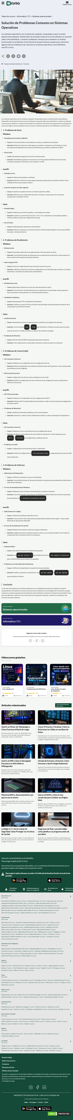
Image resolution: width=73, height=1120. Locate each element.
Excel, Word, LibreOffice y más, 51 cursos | (13, 901)
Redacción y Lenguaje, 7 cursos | (25, 1007)
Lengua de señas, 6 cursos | (56, 965)
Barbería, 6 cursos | (53, 1033)
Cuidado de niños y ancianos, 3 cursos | (37, 1046)
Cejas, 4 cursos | (28, 1033)
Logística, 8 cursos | (53, 925)
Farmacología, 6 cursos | (26, 980)
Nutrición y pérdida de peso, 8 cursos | (59, 980)
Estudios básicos (6, 1002)
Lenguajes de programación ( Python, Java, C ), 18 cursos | (18, 903)
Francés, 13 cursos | (18, 965)
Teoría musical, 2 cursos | (48, 1019)
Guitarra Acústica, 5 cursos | (9, 1019)
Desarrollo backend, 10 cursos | (10, 912)
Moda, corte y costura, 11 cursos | (11, 929)
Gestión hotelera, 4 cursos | (9, 932)
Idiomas (4, 961)
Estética (4, 1029)
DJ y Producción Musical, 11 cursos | (29, 1019)
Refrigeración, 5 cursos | (45, 932)
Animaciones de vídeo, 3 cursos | (53, 997)
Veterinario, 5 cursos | (52, 982)
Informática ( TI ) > (24, 16)
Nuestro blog (7, 1057)
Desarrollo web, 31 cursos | (55, 901)
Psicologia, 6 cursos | (41, 980)
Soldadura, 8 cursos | (52, 927)
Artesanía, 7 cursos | (54, 934)
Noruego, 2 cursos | (7, 970)
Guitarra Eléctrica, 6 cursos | (9, 1021)
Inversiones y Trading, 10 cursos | (24, 951)
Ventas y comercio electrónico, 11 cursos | (50, 953)
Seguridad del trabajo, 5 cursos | (46, 929)
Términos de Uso (8, 1067)
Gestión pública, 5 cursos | (28, 956)
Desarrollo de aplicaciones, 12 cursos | (36, 908)
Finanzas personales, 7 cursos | (28, 953)
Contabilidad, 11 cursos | (54, 948)
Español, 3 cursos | (46, 968)
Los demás (4, 1041)
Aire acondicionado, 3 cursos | (37, 936)
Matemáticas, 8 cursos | (8, 1007)
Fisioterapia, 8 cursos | (8, 982)
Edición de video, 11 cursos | (9, 997)
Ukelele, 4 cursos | (29, 1024)
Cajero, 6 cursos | (55, 922)
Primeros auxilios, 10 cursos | (10, 980)
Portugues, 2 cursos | (59, 968)
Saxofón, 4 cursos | (18, 1024)
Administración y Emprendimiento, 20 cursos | (15, 948)
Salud (4, 976)
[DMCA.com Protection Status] (59, 1114)
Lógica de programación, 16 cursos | (46, 903)
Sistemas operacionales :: (42, 16)
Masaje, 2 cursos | (6, 1046)
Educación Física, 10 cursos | (36, 982)
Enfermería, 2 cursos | (7, 985)
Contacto (5, 1064)
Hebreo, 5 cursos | (19, 970)
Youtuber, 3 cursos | (30, 1050)
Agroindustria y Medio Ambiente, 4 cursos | (14, 936)
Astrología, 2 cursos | (32, 1048)
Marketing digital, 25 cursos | (38, 948)
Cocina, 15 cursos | (7, 925)
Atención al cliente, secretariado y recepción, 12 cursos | (32, 922)
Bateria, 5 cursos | (6, 1024)
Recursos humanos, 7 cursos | (10, 953)
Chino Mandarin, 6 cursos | (21, 968)
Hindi (46, 1102)
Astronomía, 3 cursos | (45, 1048)
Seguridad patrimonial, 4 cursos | (27, 932)
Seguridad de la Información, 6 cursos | (12, 908)
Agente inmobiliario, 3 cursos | (38, 934)
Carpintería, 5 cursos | (52, 936)
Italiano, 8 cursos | (30, 965)
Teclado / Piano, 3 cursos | (37, 1021)
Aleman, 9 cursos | (6, 968)
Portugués (32, 1102)
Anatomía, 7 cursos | (21, 982)
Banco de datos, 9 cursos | (9, 910)
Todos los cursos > (9, 16)
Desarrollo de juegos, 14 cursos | (57, 908)
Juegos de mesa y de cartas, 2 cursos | (12, 1050)
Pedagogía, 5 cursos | (59, 932)
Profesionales (5, 918)
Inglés (26, 1102)
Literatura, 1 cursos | (53, 1007)
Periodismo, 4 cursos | (22, 934)
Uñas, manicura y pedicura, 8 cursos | (12, 1033)
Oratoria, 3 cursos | (51, 1021)
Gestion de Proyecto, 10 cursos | (10, 956)
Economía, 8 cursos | (7, 951)
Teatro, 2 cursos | (58, 1048)
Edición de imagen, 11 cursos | (38, 994)
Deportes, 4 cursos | (7, 1048)
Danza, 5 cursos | (55, 1046)
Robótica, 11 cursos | (42, 1050)
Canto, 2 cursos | (24, 1021)
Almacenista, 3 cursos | (8, 934)
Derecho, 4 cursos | (19, 925)
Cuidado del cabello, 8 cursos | (10, 1036)
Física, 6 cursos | (53, 1009)
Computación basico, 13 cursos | (36, 901)
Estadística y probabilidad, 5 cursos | (37, 1009)
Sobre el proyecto (8, 1061)
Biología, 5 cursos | (64, 1009)
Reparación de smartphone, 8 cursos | (12, 927)
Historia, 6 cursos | (41, 1007)
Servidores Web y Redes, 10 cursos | (27, 910)
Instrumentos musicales (8, 1015)
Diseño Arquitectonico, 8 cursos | (58, 994)
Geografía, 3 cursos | (7, 1009)
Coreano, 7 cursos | (42, 965)
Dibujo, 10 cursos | (23, 994)
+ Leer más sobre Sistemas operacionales (62, 705)
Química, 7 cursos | (19, 1009)
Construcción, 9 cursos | (29, 929)
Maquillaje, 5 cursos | (40, 1033)
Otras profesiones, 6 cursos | (9, 939)
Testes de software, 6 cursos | (29, 912)
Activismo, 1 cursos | (55, 1050)
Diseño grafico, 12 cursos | (9, 994)
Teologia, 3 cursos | (19, 1048)
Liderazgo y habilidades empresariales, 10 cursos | (49, 951)
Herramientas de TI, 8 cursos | (47, 912)
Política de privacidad (10, 1071)
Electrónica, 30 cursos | (8, 922)
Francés (40, 1102)
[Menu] (3, 3)
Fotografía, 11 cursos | (19, 1046)
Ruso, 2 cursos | (29, 970)
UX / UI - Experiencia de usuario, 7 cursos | (31, 997)
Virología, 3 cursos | (65, 982)
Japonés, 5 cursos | (35, 968)
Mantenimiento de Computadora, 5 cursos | (47, 905)
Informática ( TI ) (6, 896)
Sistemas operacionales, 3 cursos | (49, 910)
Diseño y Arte (5, 990)
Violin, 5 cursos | (62, 1021)
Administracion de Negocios (9, 944)
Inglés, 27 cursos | (6, 965)
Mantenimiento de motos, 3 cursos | (34, 927)
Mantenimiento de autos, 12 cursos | (36, 925)
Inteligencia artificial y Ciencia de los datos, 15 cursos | (17, 905)
